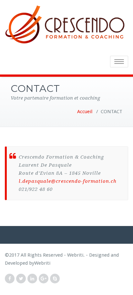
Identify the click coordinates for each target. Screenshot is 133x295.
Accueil (84, 111)
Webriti (42, 263)
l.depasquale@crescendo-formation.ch (68, 181)
